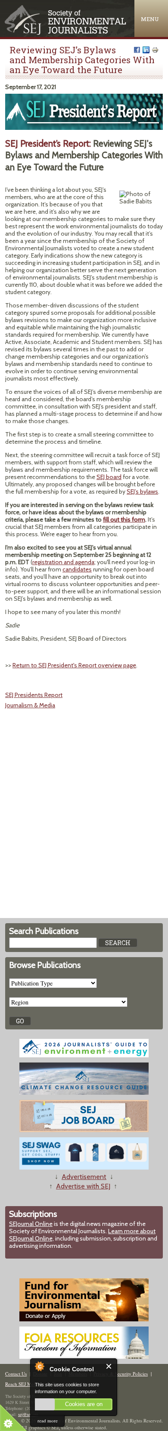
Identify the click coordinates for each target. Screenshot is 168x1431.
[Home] (66, 32)
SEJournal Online (31, 1224)
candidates (77, 569)
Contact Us (16, 1373)
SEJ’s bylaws (142, 491)
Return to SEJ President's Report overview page (74, 665)
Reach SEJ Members (25, 1384)
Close (109, 1366)
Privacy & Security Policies (120, 1373)
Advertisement (84, 1177)
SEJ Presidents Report (33, 695)
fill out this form (124, 519)
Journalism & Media (30, 705)
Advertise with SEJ (83, 1186)
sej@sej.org (28, 1414)
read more (47, 1420)
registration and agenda (63, 562)
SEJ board (108, 477)
